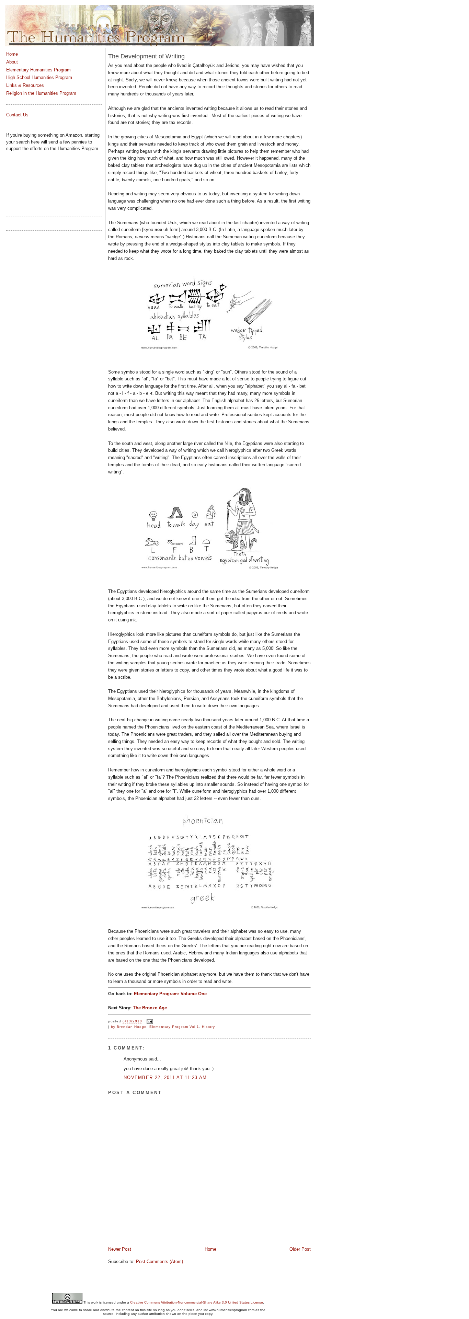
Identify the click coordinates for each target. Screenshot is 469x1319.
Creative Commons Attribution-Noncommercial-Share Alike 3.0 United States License (196, 1302)
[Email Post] (149, 1021)
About (12, 62)
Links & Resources (25, 85)
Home (210, 1249)
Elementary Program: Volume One (170, 993)
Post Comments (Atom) (159, 1261)
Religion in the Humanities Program (41, 93)
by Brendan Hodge (129, 1027)
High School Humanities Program (39, 77)
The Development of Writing (146, 56)
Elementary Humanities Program (38, 69)
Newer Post (119, 1249)
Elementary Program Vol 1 (174, 1027)
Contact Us (17, 114)
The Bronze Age (150, 1007)
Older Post (300, 1249)
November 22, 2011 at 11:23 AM (165, 1077)
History (208, 1027)
